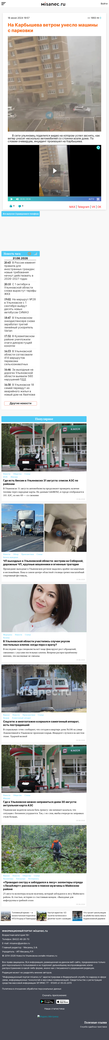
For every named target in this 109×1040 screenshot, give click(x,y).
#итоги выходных (10, 557)
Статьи (27, 474)
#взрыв (6, 718)
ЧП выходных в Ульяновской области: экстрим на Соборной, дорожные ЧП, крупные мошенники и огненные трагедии (43, 562)
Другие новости (21, 403)
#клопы (6, 638)
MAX (72, 207)
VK (93, 207)
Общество (17, 474)
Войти (104, 3)
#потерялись (33, 879)
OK (99, 207)
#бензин (14, 477)
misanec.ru (51, 955)
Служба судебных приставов (93, 1027)
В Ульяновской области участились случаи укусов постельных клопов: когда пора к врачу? (36, 643)
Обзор (15, 554)
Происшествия (27, 554)
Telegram (83, 207)
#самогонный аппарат (21, 718)
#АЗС (5, 477)
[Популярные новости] (35, 254)
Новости (6, 474)
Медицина (7, 635)
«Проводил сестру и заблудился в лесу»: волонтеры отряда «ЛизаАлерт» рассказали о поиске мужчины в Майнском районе (43, 886)
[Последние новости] (29, 254)
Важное (6, 715)
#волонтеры (8, 879)
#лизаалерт (20, 879)
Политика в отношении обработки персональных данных (31, 988)
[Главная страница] (53, 3)
